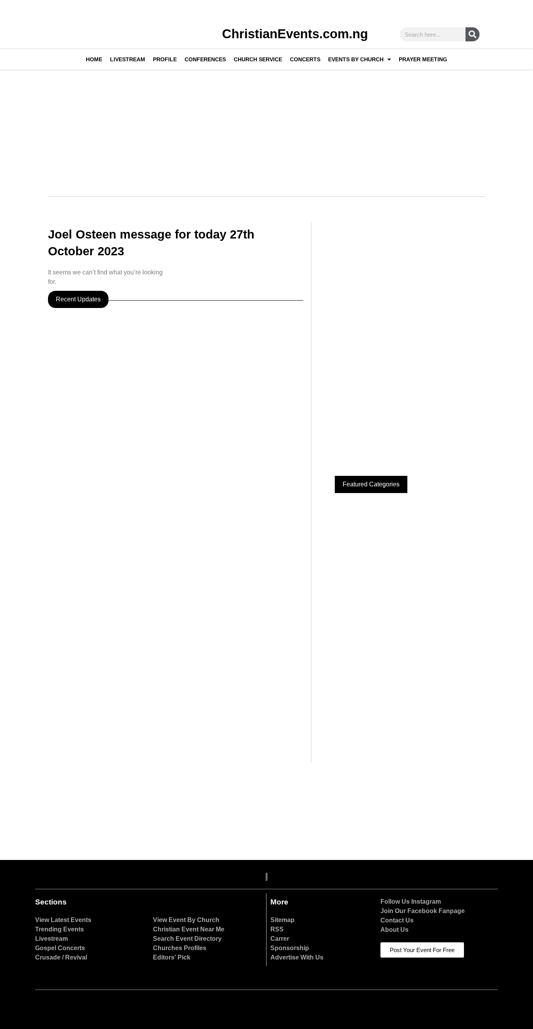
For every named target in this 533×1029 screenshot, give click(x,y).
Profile (165, 59)
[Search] (472, 34)
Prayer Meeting (423, 59)
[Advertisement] (266, 128)
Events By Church (356, 59)
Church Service (258, 59)
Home (94, 59)
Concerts (305, 59)
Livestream (127, 59)
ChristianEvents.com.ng (295, 34)
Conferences (205, 59)
